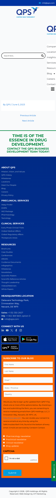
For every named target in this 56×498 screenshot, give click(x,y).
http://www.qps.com (12, 418)
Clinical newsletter (15, 443)
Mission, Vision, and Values (13, 171)
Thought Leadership (10, 282)
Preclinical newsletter (16, 439)
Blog (3, 188)
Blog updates (12, 446)
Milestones (6, 178)
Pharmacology (7, 215)
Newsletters (6, 272)
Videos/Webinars (8, 286)
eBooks (4, 259)
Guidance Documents (11, 262)
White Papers (7, 289)
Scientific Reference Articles (13, 279)
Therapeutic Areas (9, 238)
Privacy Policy (7, 195)
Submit (12, 472)
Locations (5, 182)
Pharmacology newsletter (18, 436)
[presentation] (20, 458)
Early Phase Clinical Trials (12, 228)
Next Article (28, 121)
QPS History (6, 175)
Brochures (5, 249)
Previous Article (28, 116)
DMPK (4, 208)
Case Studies (7, 252)
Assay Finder (7, 205)
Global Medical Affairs (11, 231)
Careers (4, 192)
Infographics (6, 265)
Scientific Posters (8, 276)
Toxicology (6, 218)
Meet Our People (8, 185)
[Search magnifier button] (42, 56)
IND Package (7, 211)
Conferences (6, 255)
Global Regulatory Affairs (12, 234)
